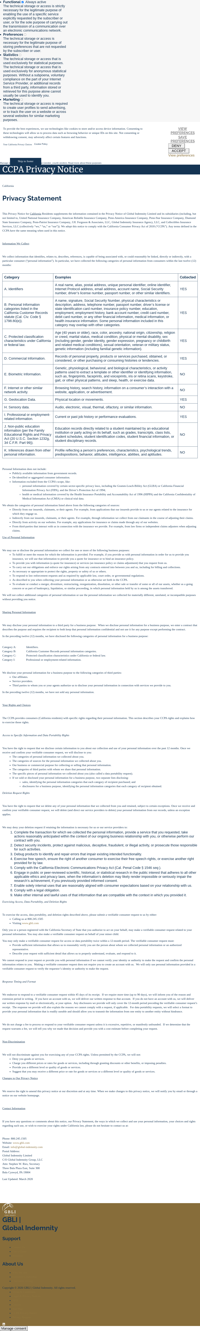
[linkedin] (3, 1324)
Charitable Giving (22, 1281)
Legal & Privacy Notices (26, 1296)
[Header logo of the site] (7, 174)
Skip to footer (25, 161)
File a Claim (19, 1251)
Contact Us (18, 1247)
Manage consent (13, 1328)
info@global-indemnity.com (27, 1147)
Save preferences (183, 139)
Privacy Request (21, 1317)
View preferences (183, 131)
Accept (179, 151)
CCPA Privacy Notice (24, 1313)
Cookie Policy (41, 144)
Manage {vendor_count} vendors (51, 163)
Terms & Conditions (23, 1291)
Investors (17, 1255)
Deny (176, 146)
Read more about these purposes (84, 163)
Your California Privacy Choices (17, 144)
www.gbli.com (30, 923)
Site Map (17, 1308)
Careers (16, 1304)
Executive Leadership (24, 1276)
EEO (15, 1300)
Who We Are (19, 1272)
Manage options (8, 163)
